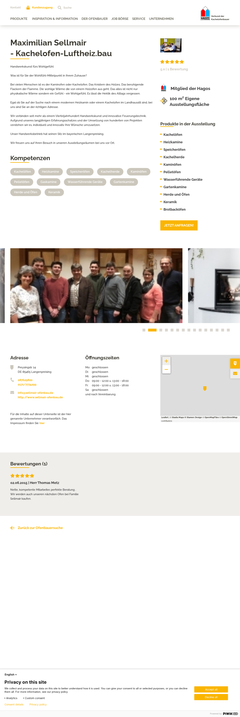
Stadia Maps (178, 417)
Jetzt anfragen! (179, 225)
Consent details (13, 704)
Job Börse (119, 19)
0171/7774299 (27, 384)
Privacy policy (38, 704)
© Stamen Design (193, 417)
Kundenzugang (42, 7)
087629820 (25, 380)
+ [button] (166, 359)
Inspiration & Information (55, 19)
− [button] (166, 367)
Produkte (18, 19)
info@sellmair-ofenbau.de (35, 393)
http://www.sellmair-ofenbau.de (40, 397)
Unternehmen (161, 19)
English (9, 674)
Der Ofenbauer (95, 19)
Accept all (211, 689)
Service (138, 19)
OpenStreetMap (229, 417)
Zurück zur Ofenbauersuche (40, 528)
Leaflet (164, 417)
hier (42, 423)
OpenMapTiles (212, 417)
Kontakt (15, 7)
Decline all (211, 697)
